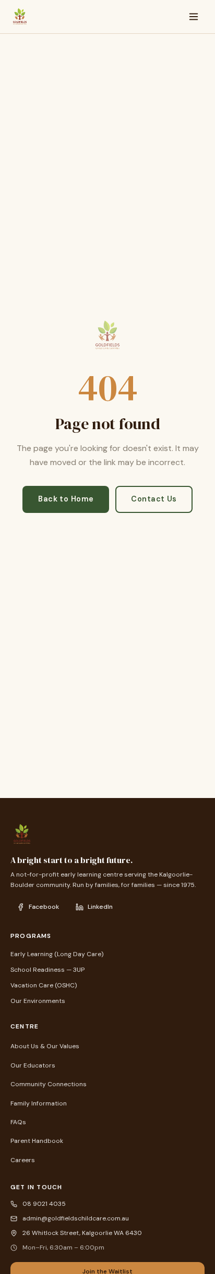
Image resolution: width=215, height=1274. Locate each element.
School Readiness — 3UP (47, 970)
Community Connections (48, 1084)
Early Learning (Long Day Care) (56, 954)
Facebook (44, 907)
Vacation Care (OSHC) (43, 985)
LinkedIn (100, 907)
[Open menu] (194, 17)
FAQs (18, 1122)
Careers (22, 1160)
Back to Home (65, 499)
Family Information (38, 1103)
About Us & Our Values (44, 1046)
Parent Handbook (36, 1141)
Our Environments (37, 1001)
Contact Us (153, 499)
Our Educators (32, 1065)
